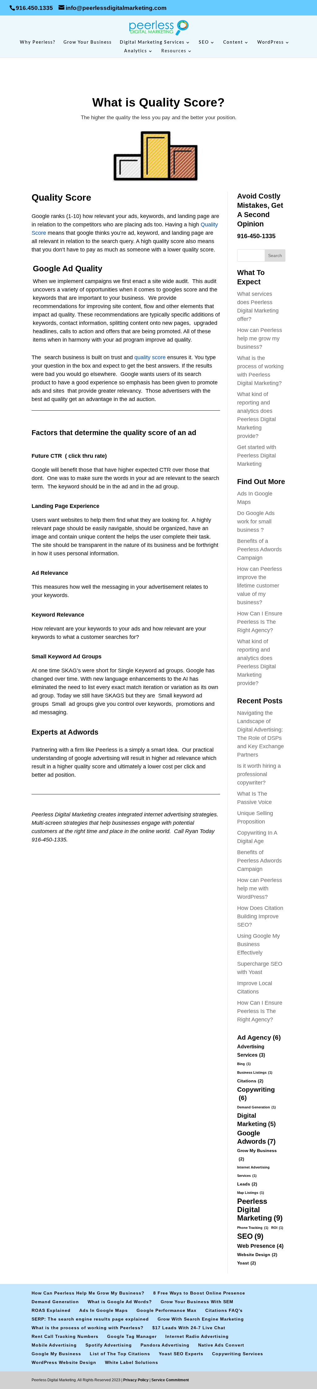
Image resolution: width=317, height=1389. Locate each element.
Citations (250, 1080)
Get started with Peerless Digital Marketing (256, 455)
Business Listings (254, 1072)
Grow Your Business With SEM (197, 1301)
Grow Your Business (87, 42)
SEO (204, 42)
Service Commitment (169, 1380)
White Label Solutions (131, 1362)
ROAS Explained (51, 1310)
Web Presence (260, 1246)
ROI (277, 1228)
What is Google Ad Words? (120, 1301)
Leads (247, 1184)
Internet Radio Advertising (197, 1336)
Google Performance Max (167, 1310)
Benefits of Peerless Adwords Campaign (259, 860)
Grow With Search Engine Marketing (201, 1319)
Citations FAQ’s (224, 1310)
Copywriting (256, 1093)
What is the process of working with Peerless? (88, 1327)
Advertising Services (251, 1051)
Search (275, 255)
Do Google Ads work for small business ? (256, 521)
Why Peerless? (37, 42)
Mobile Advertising (54, 1345)
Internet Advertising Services (253, 1171)
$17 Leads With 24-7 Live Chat (188, 1327)
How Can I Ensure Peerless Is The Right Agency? (259, 621)
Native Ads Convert (221, 1345)
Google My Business (56, 1353)
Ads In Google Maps (103, 1310)
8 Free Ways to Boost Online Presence (199, 1293)
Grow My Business (257, 1154)
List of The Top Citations (120, 1353)
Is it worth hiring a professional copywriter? (259, 774)
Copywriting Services (237, 1353)
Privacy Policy (136, 1380)
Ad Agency (259, 1037)
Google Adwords (256, 1137)
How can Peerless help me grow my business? (259, 338)
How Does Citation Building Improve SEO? (260, 916)
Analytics (135, 51)
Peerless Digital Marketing (260, 1209)
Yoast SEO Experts (181, 1353)
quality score (150, 357)
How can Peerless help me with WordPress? (259, 888)
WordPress (270, 42)
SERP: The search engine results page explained (90, 1319)
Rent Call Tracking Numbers (65, 1336)
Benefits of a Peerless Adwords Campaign (259, 549)
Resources (173, 51)
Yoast (246, 1262)
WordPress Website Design (64, 1362)
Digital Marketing (256, 1119)
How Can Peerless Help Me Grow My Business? (88, 1293)
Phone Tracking (252, 1228)
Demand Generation (256, 1107)
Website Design (257, 1254)
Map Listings (250, 1193)
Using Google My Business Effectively (258, 944)
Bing (244, 1064)
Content (233, 42)
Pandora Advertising (165, 1345)
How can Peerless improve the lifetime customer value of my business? (259, 585)
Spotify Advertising (108, 1345)
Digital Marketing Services (152, 42)
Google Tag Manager (132, 1336)
